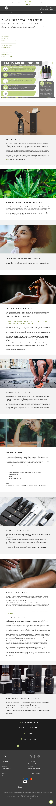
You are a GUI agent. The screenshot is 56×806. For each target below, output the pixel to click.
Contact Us (4, 766)
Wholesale (30, 766)
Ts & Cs (4, 773)
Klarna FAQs (5, 770)
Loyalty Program (32, 770)
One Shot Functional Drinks (34, 768)
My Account (5, 763)
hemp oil (7, 159)
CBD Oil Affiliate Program (34, 773)
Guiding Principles (32, 763)
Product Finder (31, 761)
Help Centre (5, 761)
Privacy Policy (5, 775)
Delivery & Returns (6, 768)
